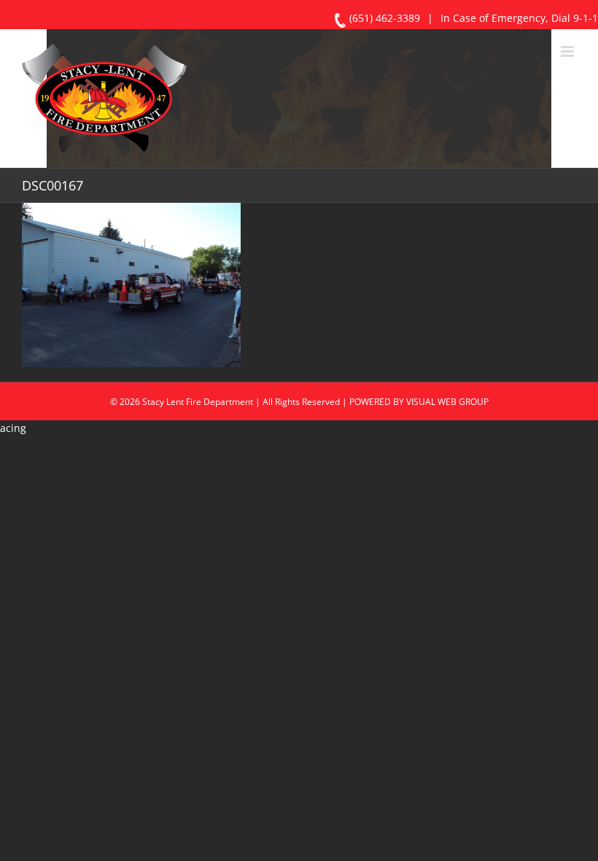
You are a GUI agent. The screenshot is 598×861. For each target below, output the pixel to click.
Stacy (153, 401)
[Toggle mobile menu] (568, 51)
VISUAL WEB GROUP (447, 401)
